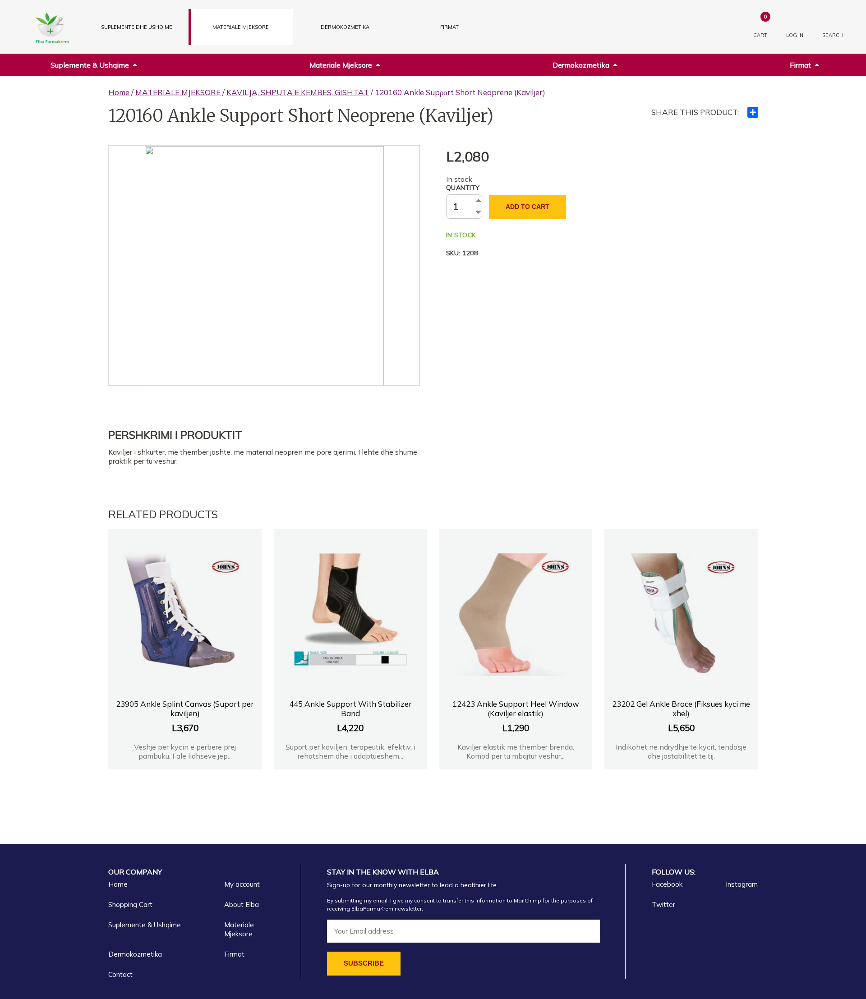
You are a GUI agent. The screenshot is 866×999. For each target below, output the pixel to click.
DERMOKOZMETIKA (345, 27)
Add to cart (527, 206)
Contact (120, 974)
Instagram (742, 884)
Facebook (667, 884)
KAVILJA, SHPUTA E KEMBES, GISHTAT (297, 92)
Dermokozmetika (581, 64)
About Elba (241, 904)
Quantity (463, 188)
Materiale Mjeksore (340, 64)
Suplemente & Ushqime (90, 64)
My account (242, 884)
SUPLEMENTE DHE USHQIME (136, 27)
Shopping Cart (130, 904)
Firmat (449, 27)
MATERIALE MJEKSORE (240, 27)
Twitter (663, 904)
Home (118, 92)
